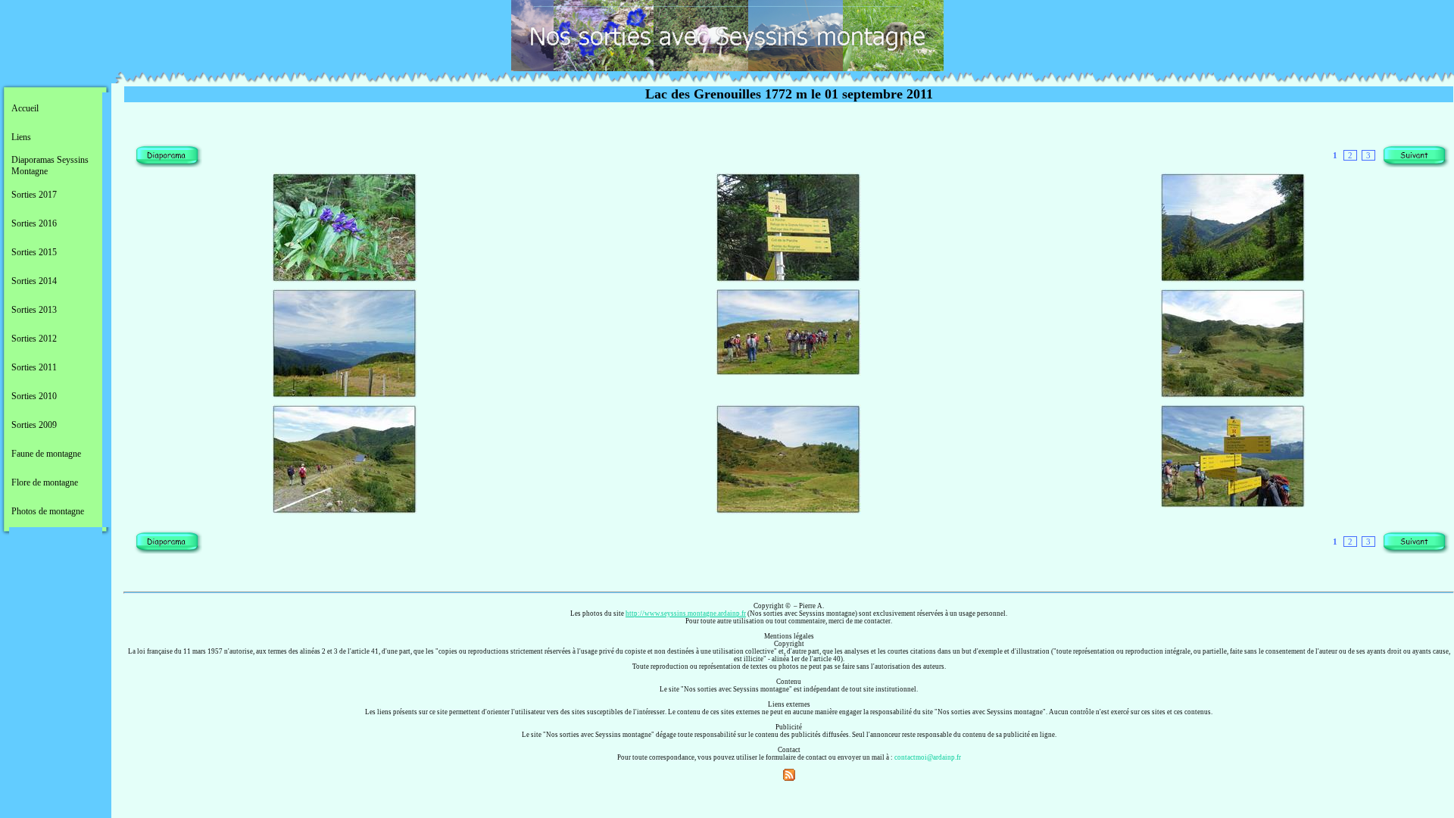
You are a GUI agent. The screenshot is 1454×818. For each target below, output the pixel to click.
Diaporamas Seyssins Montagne (50, 165)
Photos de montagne (47, 511)
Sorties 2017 (34, 194)
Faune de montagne (46, 453)
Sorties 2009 (34, 425)
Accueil (25, 108)
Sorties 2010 (34, 396)
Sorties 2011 (34, 367)
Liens (21, 137)
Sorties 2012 (34, 338)
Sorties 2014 (34, 281)
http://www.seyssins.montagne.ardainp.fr (686, 613)
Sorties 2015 (34, 252)
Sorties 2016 (34, 223)
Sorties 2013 (34, 309)
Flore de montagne (44, 482)
